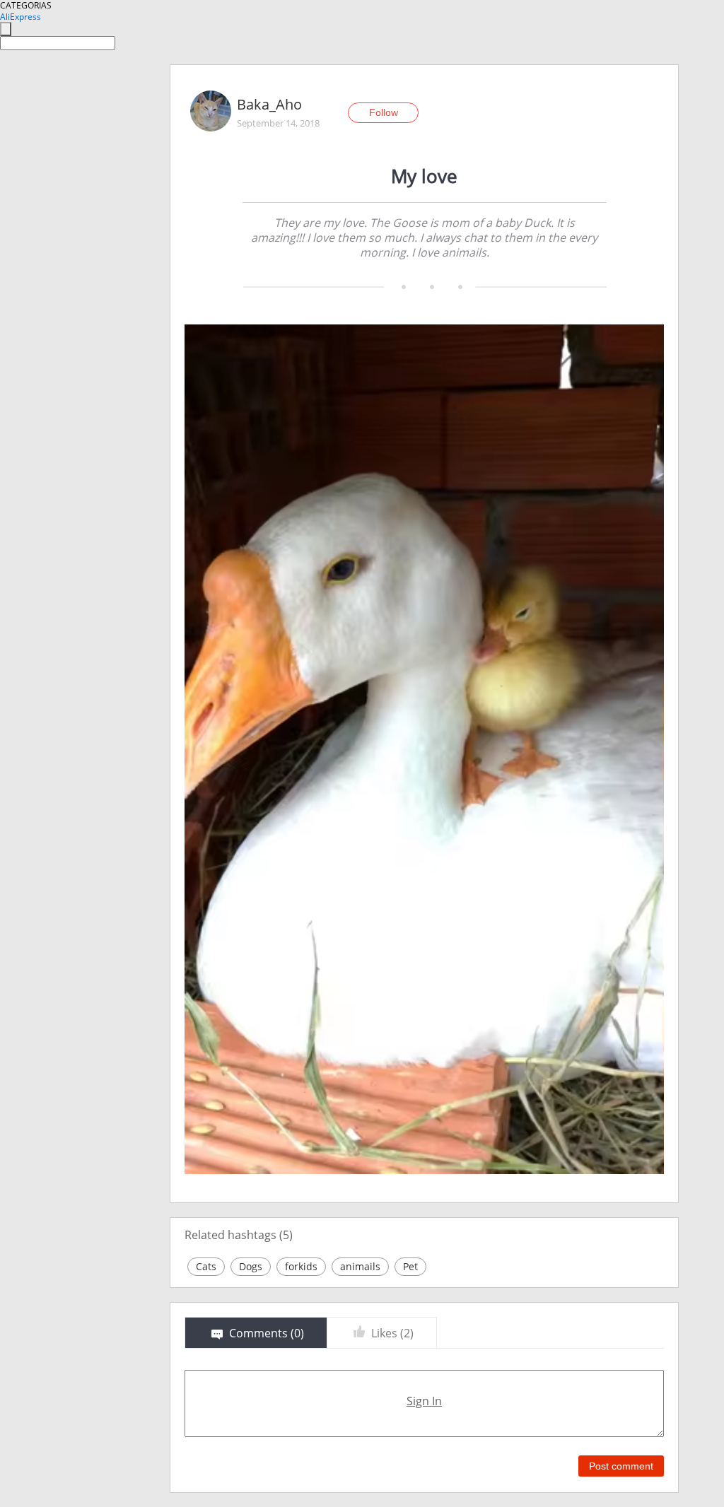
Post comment (621, 1466)
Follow (383, 112)
